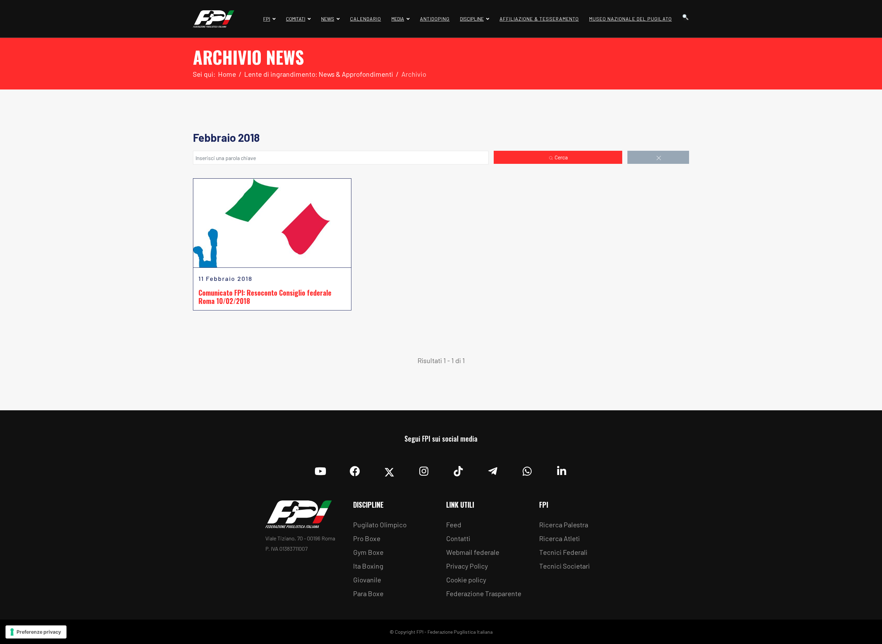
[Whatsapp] (527, 469)
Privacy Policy (467, 566)
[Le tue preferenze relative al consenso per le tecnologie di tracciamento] (36, 631)
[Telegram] (492, 469)
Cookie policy (466, 580)
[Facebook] (355, 469)
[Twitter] (389, 469)
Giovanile (367, 580)
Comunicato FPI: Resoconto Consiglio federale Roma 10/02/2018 (264, 296)
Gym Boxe (368, 552)
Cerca (561, 157)
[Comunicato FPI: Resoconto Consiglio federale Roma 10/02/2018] (272, 223)
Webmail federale (472, 552)
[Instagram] (423, 469)
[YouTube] (320, 469)
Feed (453, 524)
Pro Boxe (366, 538)
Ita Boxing (368, 566)
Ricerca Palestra (563, 524)
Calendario (365, 19)
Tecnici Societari (564, 566)
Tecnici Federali (563, 552)
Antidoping (435, 19)
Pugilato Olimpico (380, 524)
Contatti (458, 538)
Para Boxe (368, 593)
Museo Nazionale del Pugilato (630, 19)
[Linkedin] (561, 469)
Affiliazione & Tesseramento (539, 19)
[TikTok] (458, 469)
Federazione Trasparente (483, 593)
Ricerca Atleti (559, 538)
